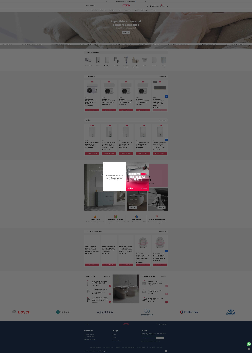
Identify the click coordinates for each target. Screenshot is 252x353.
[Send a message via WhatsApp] (249, 344)
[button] (104, 163)
